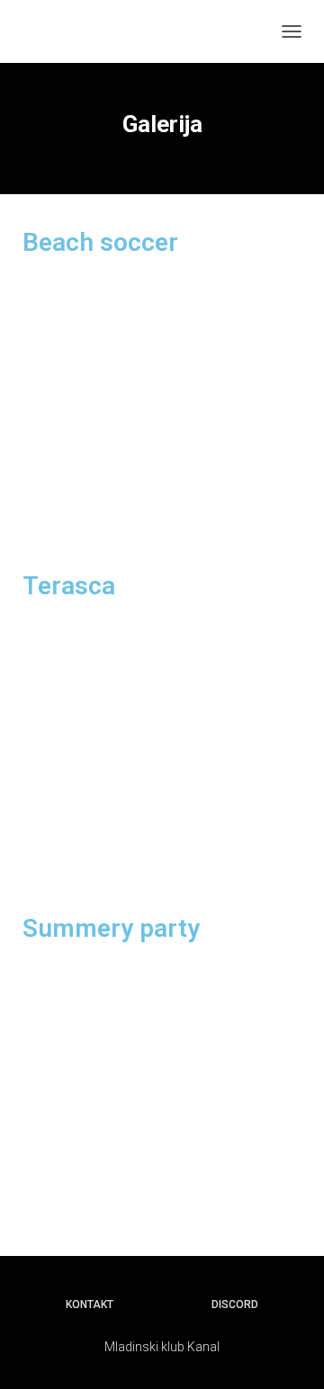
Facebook (179, 1303)
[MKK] (65, 31)
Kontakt (89, 1304)
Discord (235, 1304)
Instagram (145, 1303)
